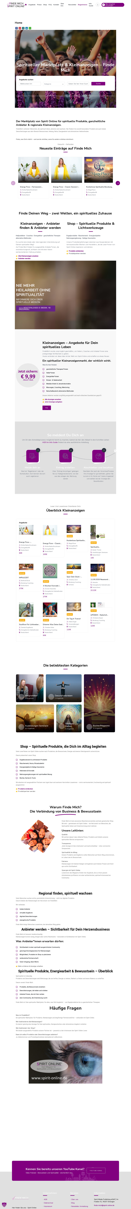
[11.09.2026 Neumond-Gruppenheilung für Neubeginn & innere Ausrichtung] (98, 568)
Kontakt (56, 5)
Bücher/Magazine (101, 725)
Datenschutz (48, 1203)
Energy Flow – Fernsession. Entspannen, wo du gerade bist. (33, 187)
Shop (45, 5)
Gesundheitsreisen (64, 695)
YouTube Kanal (96, 1170)
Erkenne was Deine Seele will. (53, 624)
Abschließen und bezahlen (98, 467)
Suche (98, 84)
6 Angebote (29, 698)
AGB (45, 1199)
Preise (39, 5)
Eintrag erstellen (65, 467)
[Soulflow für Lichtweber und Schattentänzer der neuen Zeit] (26, 609)
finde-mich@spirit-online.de (104, 1205)
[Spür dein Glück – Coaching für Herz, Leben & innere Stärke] (74, 566)
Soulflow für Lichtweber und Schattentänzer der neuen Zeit (29, 624)
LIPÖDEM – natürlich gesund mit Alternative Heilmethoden (100, 615)
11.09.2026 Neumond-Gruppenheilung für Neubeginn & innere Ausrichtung (100, 579)
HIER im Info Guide (50, 442)
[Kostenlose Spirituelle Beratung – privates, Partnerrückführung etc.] (99, 169)
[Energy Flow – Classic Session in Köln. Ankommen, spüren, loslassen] (66, 169)
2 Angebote (59, 698)
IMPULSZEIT (24, 577)
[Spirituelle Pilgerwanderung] (98, 532)
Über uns (74, 1199)
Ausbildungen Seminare (36, 726)
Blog (73, 1203)
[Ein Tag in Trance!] (74, 606)
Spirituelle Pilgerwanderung (97, 547)
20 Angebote (29, 728)
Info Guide (91, 5)
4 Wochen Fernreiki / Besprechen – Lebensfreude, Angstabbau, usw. (51, 586)
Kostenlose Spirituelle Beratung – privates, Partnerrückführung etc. (99, 187)
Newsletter (72, 5)
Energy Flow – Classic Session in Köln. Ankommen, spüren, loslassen (66, 187)
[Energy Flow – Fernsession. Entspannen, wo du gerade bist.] (33, 169)
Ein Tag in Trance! (74, 619)
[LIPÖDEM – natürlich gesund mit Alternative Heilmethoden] (98, 604)
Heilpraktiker (31, 695)
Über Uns (62, 5)
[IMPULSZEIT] (26, 567)
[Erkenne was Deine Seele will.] (50, 609)
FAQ (50, 5)
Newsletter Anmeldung (79, 1206)
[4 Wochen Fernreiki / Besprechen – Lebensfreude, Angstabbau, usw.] (50, 571)
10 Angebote (97, 728)
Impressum (48, 1206)
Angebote (31, 5)
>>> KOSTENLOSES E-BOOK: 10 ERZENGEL (35, 308)
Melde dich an (32, 467)
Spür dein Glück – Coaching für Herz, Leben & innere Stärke (77, 577)
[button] (16, 28)
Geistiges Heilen (69, 724)
